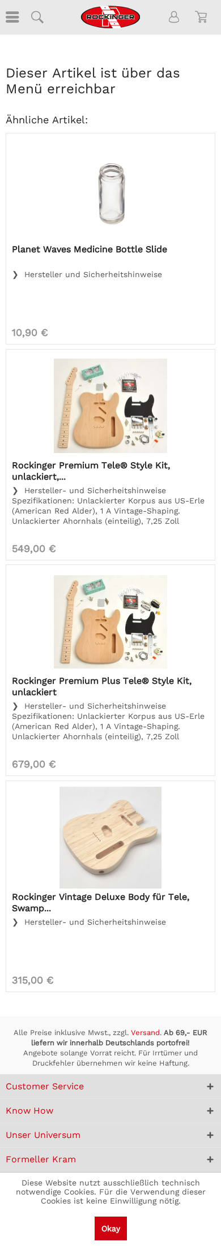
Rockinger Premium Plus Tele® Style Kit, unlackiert (102, 686)
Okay (110, 1228)
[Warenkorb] (203, 17)
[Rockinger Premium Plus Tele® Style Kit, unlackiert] (110, 621)
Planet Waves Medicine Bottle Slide (89, 249)
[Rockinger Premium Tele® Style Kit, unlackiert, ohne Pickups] (110, 406)
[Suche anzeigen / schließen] (37, 17)
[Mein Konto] (174, 17)
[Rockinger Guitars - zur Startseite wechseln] (110, 17)
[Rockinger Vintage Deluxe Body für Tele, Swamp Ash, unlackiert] (110, 838)
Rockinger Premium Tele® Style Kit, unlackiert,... (91, 471)
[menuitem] (11, 17)
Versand (145, 1032)
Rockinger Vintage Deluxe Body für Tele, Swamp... (100, 902)
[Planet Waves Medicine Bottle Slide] (110, 190)
